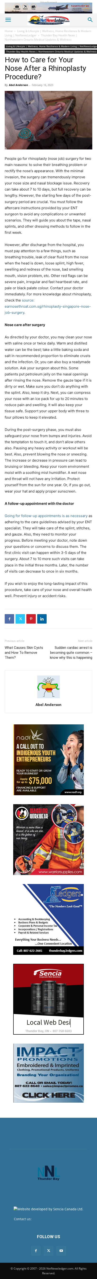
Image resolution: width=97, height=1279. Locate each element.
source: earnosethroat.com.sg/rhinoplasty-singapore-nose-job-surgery (48, 306)
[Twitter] (20, 619)
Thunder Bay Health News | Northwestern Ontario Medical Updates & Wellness (41, 37)
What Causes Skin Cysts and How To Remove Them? (24, 653)
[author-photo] (48, 698)
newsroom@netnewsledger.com (57, 1219)
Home (9, 31)
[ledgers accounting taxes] (48, 919)
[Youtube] (61, 1251)
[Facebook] (9, 619)
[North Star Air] (48, 8)
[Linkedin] (42, 619)
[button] (8, 19)
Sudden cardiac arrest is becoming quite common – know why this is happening (71, 653)
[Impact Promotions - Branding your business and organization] (48, 1073)
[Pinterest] (31, 619)
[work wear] (48, 839)
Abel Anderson (18, 85)
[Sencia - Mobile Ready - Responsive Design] (48, 999)
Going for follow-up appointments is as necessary (46, 516)
